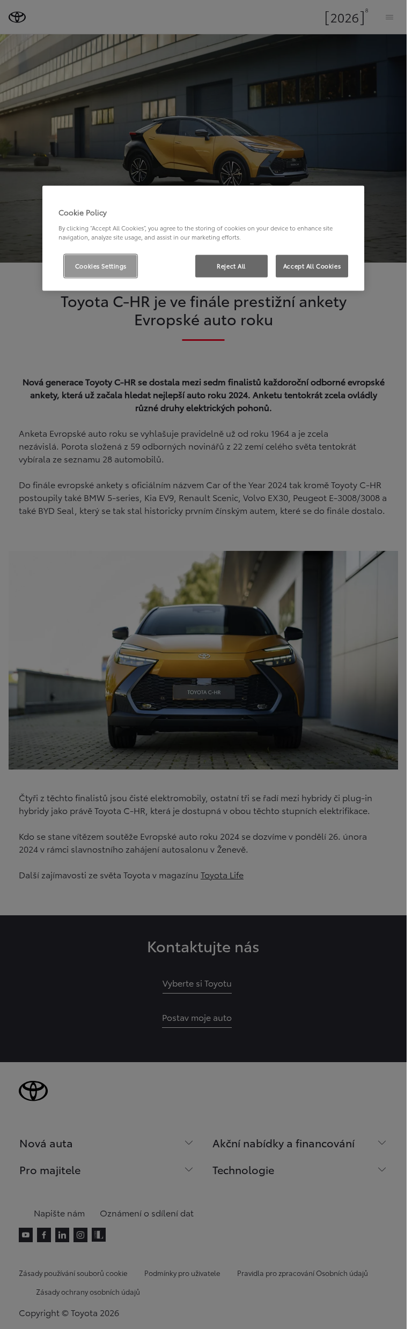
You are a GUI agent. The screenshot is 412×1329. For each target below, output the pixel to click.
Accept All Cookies (312, 265)
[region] (203, 238)
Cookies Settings (101, 265)
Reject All (231, 265)
